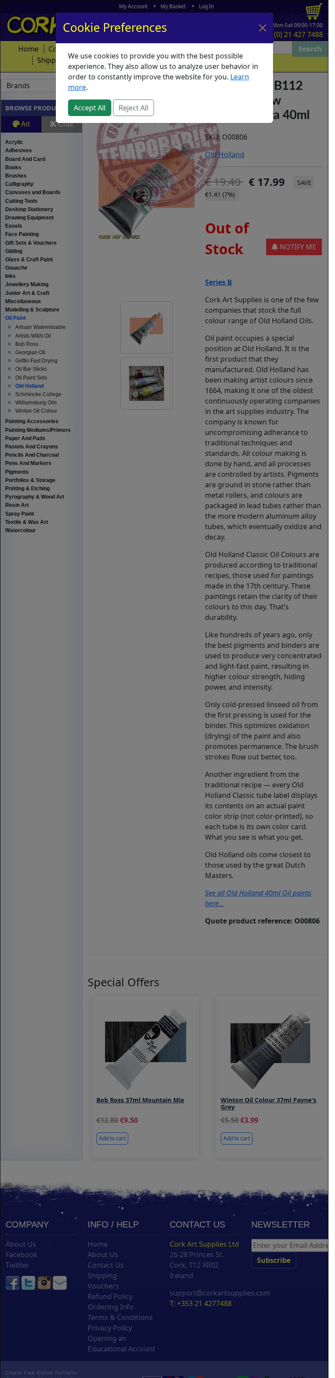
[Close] (263, 28)
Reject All (133, 108)
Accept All (90, 108)
